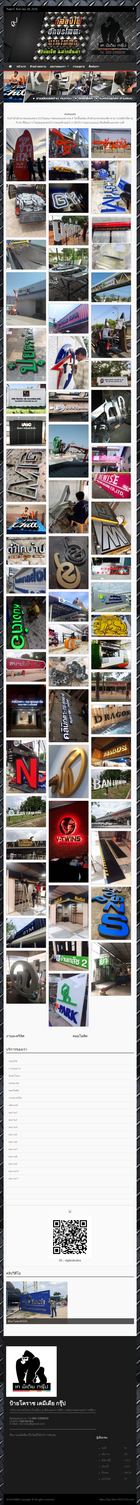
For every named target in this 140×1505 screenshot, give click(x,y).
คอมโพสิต (14, 1090)
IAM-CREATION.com (122, 1499)
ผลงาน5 (13, 1134)
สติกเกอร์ (16, 1036)
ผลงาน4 (13, 1127)
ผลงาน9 (13, 1163)
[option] (40, 1035)
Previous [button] (8, 1036)
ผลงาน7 (13, 1149)
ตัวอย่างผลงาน (38, 66)
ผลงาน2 (13, 1112)
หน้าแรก (21, 66)
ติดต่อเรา (94, 66)
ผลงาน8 (13, 1156)
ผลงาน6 (13, 1141)
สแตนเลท (14, 1083)
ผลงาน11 (14, 1178)
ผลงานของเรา (58, 66)
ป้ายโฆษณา (85, 1036)
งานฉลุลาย (79, 66)
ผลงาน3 (13, 1119)
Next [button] (131, 1036)
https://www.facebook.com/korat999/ (133, 9)
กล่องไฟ (13, 1061)
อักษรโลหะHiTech (78, 1321)
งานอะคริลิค (15, 1097)
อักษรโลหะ (14, 1075)
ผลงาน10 (14, 1171)
